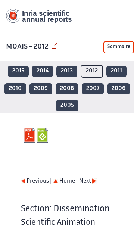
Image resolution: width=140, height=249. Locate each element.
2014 (43, 71)
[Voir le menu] (125, 16)
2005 (67, 105)
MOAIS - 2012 (28, 47)
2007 (92, 88)
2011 (116, 71)
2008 (67, 88)
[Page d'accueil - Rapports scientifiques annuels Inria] (41, 16)
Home (66, 181)
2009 (41, 88)
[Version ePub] (43, 135)
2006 (118, 88)
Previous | (39, 181)
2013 (67, 71)
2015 (18, 71)
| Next (84, 181)
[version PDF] (30, 135)
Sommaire (118, 47)
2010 (15, 88)
